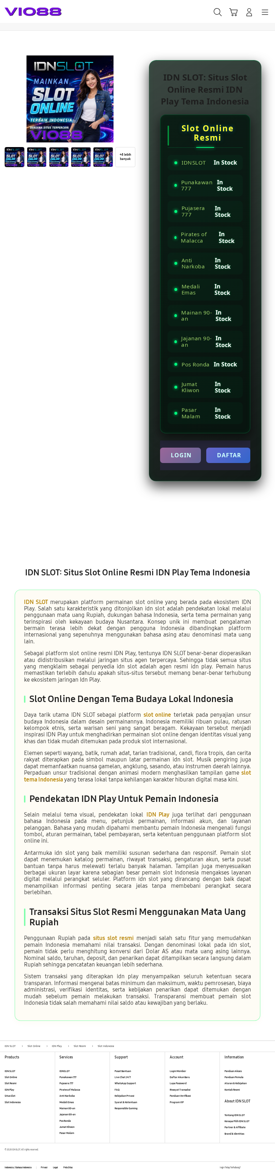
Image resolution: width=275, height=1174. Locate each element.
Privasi (44, 1167)
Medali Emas (66, 1102)
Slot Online (11, 1077)
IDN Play (157, 814)
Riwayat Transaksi (180, 1089)
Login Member (178, 1071)
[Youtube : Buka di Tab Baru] (268, 1167)
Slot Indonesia (13, 1102)
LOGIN (181, 455)
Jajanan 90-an (67, 1114)
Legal (55, 1167)
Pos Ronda (65, 1120)
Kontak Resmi (232, 1089)
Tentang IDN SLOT (235, 1115)
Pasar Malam (66, 1133)
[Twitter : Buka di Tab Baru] (253, 1167)
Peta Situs (68, 1167)
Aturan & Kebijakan (236, 1083)
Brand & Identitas (234, 1133)
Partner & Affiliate (235, 1127)
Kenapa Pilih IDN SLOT (237, 1121)
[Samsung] (22, 12)
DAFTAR (229, 455)
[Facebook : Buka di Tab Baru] (245, 1167)
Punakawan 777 (67, 1077)
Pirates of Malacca (69, 1089)
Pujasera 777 (66, 1083)
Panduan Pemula (234, 1077)
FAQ (117, 1089)
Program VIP (177, 1102)
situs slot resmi (113, 938)
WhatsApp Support (125, 1083)
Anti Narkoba (67, 1095)
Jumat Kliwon (66, 1127)
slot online (158, 714)
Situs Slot (10, 1095)
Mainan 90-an (67, 1108)
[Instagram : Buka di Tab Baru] (261, 1167)
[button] (233, 12)
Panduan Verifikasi (180, 1095)
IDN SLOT (36, 602)
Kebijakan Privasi (124, 1095)
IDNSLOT (64, 1071)
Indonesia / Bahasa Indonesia (18, 1167)
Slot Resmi (10, 1083)
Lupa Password (178, 1083)
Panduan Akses (233, 1071)
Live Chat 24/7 (123, 1077)
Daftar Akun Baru (180, 1077)
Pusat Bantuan (123, 1071)
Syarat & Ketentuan (126, 1102)
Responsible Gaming (126, 1108)
